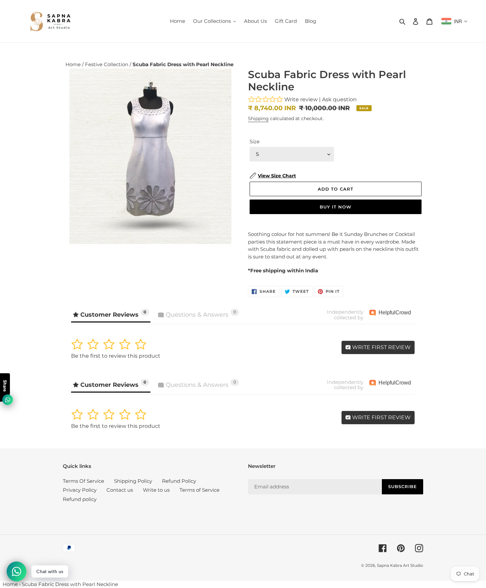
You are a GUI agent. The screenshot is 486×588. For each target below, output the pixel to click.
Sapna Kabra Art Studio (400, 565)
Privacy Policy (80, 490)
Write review (301, 99)
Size (255, 141)
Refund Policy (179, 481)
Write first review (381, 347)
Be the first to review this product (115, 356)
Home (73, 64)
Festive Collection (107, 64)
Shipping (258, 118)
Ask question (339, 99)
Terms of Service (200, 490)
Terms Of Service (83, 481)
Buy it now (335, 206)
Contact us (119, 490)
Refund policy (80, 499)
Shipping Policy (133, 481)
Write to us (156, 490)
